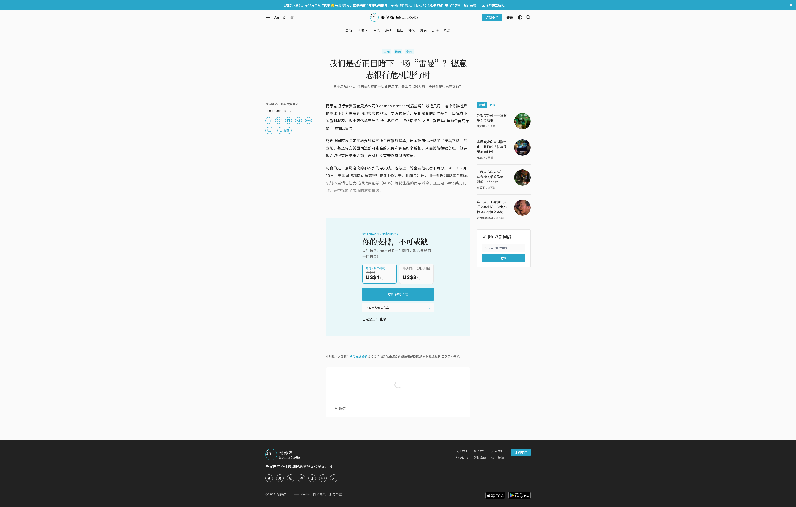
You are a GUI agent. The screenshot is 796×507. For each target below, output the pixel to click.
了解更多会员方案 (377, 308)
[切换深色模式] (518, 17)
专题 (409, 52)
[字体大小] (276, 17)
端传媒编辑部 (358, 356)
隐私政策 (319, 494)
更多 (492, 105)
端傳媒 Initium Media (293, 494)
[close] (791, 5)
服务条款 (335, 494)
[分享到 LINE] (308, 120)
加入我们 (497, 451)
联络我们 (480, 451)
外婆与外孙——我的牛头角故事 (492, 118)
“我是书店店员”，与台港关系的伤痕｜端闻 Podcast (492, 176)
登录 (383, 318)
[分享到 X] (278, 120)
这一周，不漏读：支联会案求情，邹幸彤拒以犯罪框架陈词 (492, 207)
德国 (398, 52)
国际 (386, 52)
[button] (360, 30)
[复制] (268, 120)
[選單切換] (366, 30)
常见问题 (462, 458)
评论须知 (340, 408)
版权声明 (480, 458)
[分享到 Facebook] (288, 120)
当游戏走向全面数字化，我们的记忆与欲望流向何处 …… (492, 146)
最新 (482, 105)
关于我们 (462, 451)
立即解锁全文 (398, 294)
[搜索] (526, 17)
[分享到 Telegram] (298, 120)
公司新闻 (497, 458)
